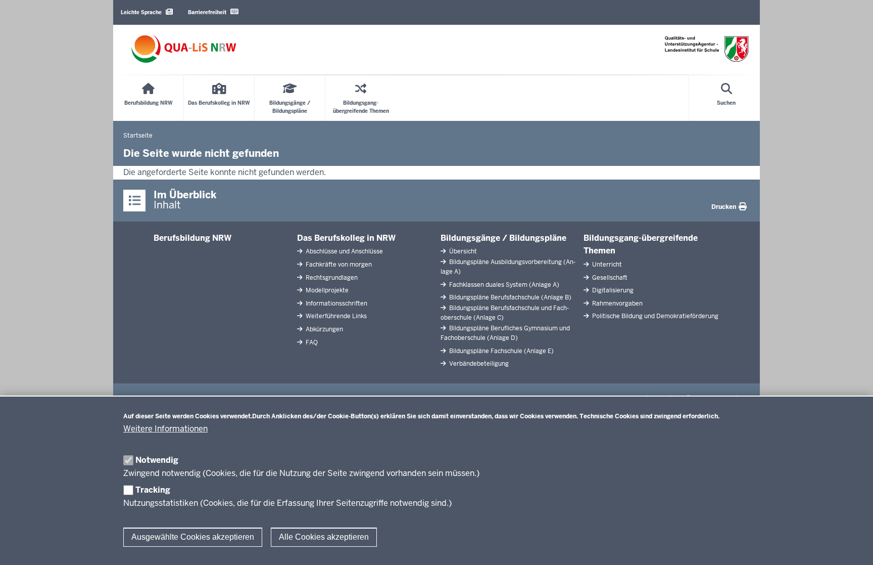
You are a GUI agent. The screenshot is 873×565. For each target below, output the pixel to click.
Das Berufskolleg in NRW (346, 238)
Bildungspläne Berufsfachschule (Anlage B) (509, 297)
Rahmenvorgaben (617, 303)
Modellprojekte (326, 290)
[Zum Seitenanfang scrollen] (853, 546)
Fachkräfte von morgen (338, 264)
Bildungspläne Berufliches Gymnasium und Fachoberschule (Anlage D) (505, 333)
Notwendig (156, 460)
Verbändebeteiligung (478, 364)
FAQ (311, 342)
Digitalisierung (612, 290)
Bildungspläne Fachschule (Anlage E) (501, 351)
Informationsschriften (335, 303)
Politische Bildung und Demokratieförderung (654, 316)
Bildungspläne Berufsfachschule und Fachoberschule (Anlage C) (505, 313)
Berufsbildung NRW (192, 238)
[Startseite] (184, 49)
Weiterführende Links (335, 316)
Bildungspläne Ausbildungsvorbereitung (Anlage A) (508, 267)
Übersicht (462, 251)
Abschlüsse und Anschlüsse (343, 251)
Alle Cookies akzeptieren (324, 537)
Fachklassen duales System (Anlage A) (503, 285)
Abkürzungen (323, 329)
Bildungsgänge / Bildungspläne (503, 238)
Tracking (152, 490)
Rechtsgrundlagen (331, 278)
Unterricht (606, 264)
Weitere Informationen (165, 428)
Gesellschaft (609, 278)
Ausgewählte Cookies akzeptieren (192, 537)
